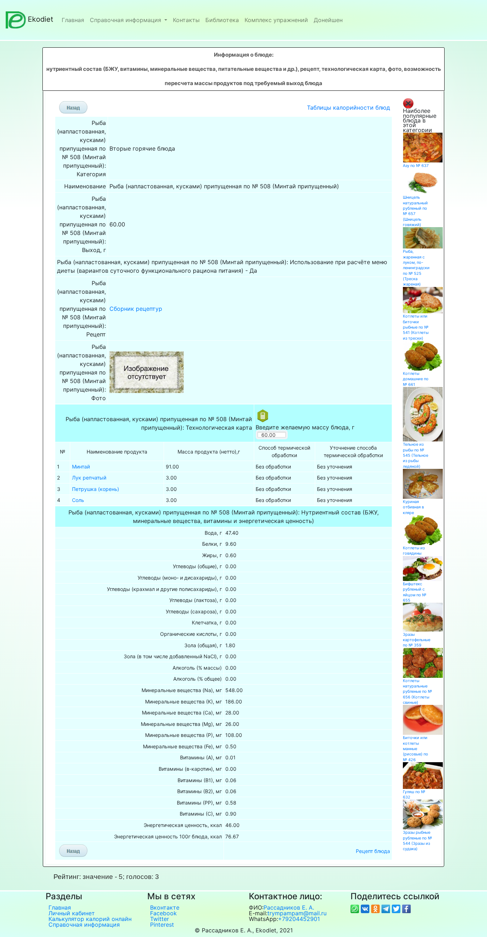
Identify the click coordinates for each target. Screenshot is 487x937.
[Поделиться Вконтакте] (366, 908)
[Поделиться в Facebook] (406, 908)
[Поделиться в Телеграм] (386, 908)
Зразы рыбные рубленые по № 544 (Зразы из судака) (417, 840)
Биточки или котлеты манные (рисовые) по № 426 (415, 748)
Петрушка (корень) (95, 489)
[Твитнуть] (397, 908)
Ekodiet (40, 19)
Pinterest (162, 924)
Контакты (186, 19)
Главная (73, 19)
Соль (78, 500)
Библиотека (222, 19)
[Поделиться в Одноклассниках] (376, 908)
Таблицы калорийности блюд (348, 107)
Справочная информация (126, 19)
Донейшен (328, 19)
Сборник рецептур (135, 308)
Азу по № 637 (416, 165)
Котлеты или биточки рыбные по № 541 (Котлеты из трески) (416, 327)
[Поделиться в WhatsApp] (355, 908)
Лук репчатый (89, 478)
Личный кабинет (71, 913)
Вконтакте (164, 907)
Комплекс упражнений (276, 19)
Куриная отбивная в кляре (413, 507)
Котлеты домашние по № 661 (416, 379)
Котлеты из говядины (414, 550)
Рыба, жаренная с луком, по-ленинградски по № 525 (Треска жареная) (416, 268)
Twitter (159, 919)
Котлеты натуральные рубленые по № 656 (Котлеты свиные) (417, 691)
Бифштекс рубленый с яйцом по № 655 (414, 592)
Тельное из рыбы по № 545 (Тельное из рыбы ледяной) (415, 455)
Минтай (81, 467)
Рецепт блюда (373, 851)
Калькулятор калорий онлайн (90, 919)
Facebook (163, 913)
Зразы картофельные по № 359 (416, 640)
